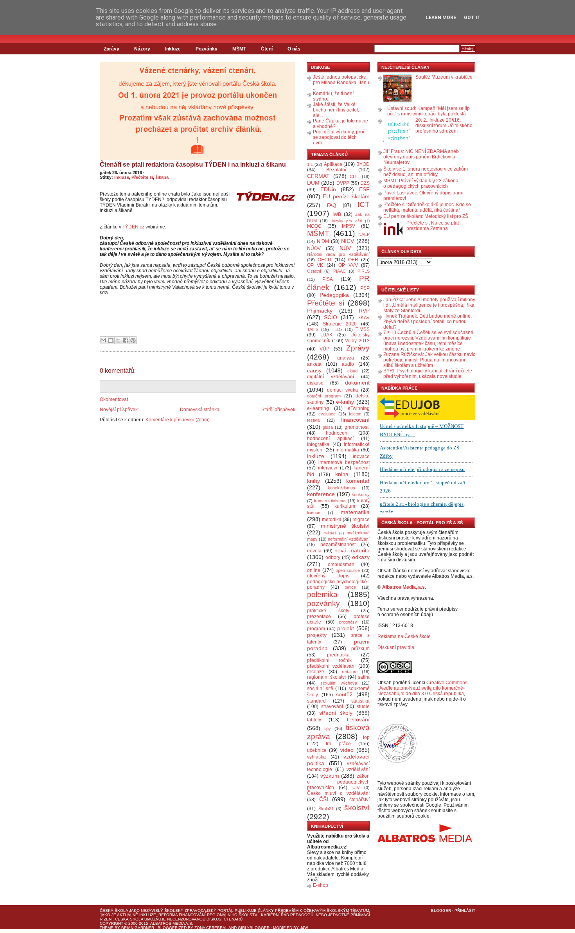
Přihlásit (465, 910)
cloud (352, 371)
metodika (331, 519)
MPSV (348, 226)
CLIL (354, 176)
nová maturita (352, 550)
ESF (364, 189)
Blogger (441, 910)
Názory (142, 49)
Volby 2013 (357, 340)
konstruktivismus (330, 500)
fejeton (355, 414)
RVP (364, 310)
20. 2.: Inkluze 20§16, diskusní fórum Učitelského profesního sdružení (444, 125)
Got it (472, 17)
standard (316, 701)
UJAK (326, 335)
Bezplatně (337, 170)
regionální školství (326, 677)
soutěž (344, 694)
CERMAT (318, 176)
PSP (365, 288)
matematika (355, 512)
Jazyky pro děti (346, 221)
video (347, 750)
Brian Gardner (137, 928)
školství (357, 808)
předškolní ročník (329, 660)
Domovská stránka (199, 409)
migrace (361, 519)
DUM (313, 183)
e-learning (318, 408)
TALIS (312, 329)
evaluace (327, 414)
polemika (322, 594)
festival (313, 420)
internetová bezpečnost (344, 462)
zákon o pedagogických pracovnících (338, 782)
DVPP (342, 183)
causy (314, 370)
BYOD (363, 164)
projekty (317, 635)
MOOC (314, 226)
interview (327, 468)
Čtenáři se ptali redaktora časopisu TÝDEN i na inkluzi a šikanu (193, 164)
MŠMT (239, 49)
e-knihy (345, 402)
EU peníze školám (346, 196)
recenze (315, 671)
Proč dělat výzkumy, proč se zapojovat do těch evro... (339, 137)
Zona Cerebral (211, 928)
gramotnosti (357, 427)
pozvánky (323, 603)
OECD (324, 259)
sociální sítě (320, 688)
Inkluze (173, 49)
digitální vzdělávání (330, 376)
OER (353, 259)
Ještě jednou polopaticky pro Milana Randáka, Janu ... (341, 82)
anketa (314, 364)
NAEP (364, 234)
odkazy (361, 557)
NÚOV (314, 248)
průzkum (360, 648)
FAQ (331, 205)
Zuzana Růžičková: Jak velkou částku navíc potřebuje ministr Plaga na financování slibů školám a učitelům (429, 360)
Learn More (441, 17)
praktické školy (328, 610)
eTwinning (359, 408)
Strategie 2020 (340, 324)
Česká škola (114, 910)
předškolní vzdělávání (331, 666)
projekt (345, 628)
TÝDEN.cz (133, 227)
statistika (360, 701)
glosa (328, 427)
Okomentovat (114, 399)
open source (348, 570)
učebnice (317, 750)
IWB (336, 214)
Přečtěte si (142, 177)
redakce (350, 671)
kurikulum (344, 506)
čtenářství (359, 799)
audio (348, 364)
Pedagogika (334, 295)
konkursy (361, 494)
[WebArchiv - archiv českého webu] (397, 761)
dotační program (324, 396)
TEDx (337, 329)
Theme (106, 928)
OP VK (315, 265)
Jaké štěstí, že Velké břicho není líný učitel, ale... (336, 110)
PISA (327, 279)
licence (313, 512)
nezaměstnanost (338, 544)
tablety (314, 720)
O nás (294, 49)
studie (363, 706)
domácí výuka (342, 390)
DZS (365, 183)
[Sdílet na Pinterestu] (133, 340)
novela (314, 551)
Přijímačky (319, 310)
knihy (313, 481)
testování (358, 719)
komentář (358, 481)
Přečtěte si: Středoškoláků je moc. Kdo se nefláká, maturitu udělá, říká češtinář (427, 207)
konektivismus (341, 487)
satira (364, 677)
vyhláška (316, 757)
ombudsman (341, 564)
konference (321, 494)
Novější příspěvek (119, 409)
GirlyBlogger (254, 928)
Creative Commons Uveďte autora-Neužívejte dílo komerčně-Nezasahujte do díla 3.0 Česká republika (422, 688)
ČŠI (323, 799)
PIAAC (339, 271)
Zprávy (111, 49)
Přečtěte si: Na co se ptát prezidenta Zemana (432, 225)
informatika (347, 450)
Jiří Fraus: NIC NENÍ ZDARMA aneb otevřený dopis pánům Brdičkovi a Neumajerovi (421, 157)
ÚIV (355, 787)
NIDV (347, 241)
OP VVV (348, 265)
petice (350, 587)
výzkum (329, 776)
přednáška (338, 655)
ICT (364, 204)
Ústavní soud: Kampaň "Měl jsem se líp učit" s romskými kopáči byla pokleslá (428, 111)
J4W (304, 928)
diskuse (315, 383)
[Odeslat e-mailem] (103, 340)
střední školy (336, 713)
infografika (318, 444)
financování (355, 420)
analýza (345, 358)
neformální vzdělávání (349, 539)
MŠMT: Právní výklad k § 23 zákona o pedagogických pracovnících (420, 183)
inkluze (121, 177)
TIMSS (363, 329)
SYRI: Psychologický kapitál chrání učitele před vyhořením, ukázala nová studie (427, 373)
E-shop (320, 885)
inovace (361, 456)
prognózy (348, 622)
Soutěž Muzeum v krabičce (444, 77)
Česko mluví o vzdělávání (338, 793)
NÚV (345, 248)
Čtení (267, 49)
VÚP (324, 349)
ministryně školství (345, 526)
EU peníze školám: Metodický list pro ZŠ (425, 216)
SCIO (330, 317)
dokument (357, 382)
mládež (329, 533)
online (313, 570)
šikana (162, 177)
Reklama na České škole (404, 636)
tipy (327, 728)
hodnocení (337, 433)
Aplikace (333, 164)
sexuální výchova (339, 683)
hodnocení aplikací (330, 438)
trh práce (338, 743)
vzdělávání (358, 769)
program (316, 628)
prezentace (319, 616)
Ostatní (314, 271)
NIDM (323, 241)
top (366, 737)
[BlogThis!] (111, 340)
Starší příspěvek (278, 409)
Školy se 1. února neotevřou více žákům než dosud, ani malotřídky (425, 171)
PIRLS (364, 271)
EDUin (328, 189)
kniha (342, 474)
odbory (332, 557)
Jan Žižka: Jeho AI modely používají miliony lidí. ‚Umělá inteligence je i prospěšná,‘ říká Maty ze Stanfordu (429, 305)
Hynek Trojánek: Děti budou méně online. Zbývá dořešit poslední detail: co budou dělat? (427, 321)
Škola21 (326, 808)
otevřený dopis (328, 576)
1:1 (310, 164)
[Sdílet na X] (118, 340)
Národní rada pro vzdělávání (338, 254)
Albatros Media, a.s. (404, 587)
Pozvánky (206, 49)
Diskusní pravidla (395, 647)
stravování (332, 706)
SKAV (364, 317)
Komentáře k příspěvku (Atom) (178, 419)
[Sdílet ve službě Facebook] (125, 340)
